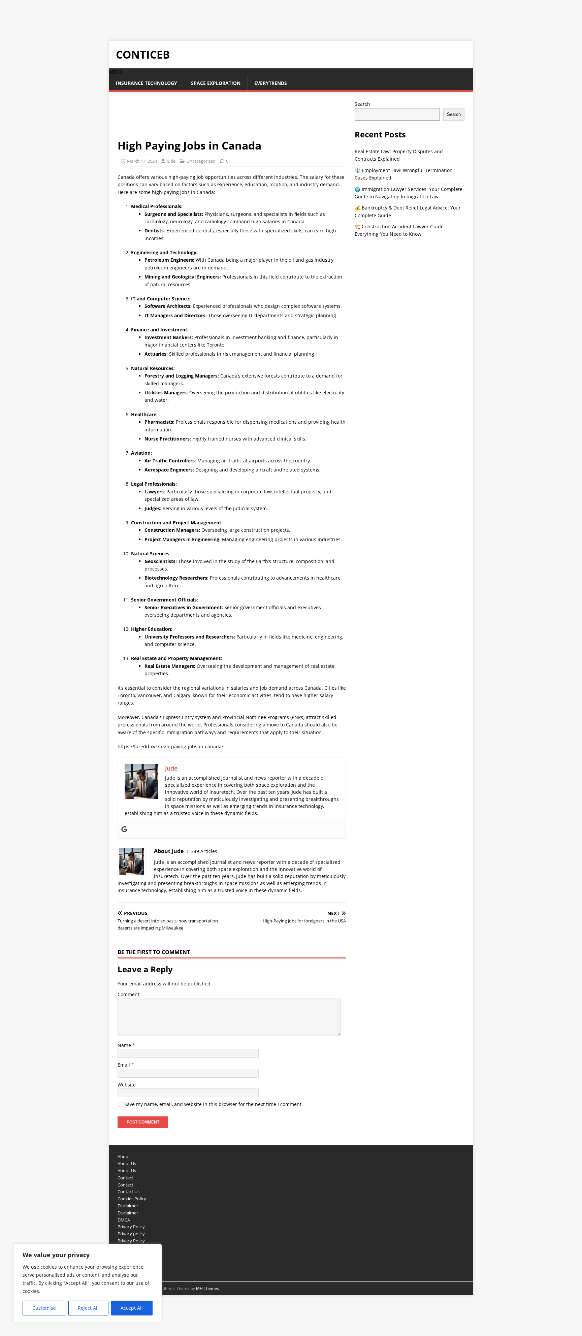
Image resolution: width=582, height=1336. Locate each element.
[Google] (124, 829)
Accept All (132, 1308)
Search (362, 104)
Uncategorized (201, 161)
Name (125, 1045)
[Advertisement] (122, 15)
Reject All (88, 1308)
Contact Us (128, 1191)
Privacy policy (131, 1234)
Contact (125, 1178)
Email (124, 1065)
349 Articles (204, 851)
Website (127, 1084)
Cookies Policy (132, 1199)
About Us (127, 1164)
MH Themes (207, 1288)
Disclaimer (128, 1206)
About (124, 1156)
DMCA (124, 1220)
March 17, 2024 (142, 161)
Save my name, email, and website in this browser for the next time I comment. (213, 1104)
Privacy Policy (131, 1227)
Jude (171, 161)
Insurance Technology (146, 83)
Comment (128, 994)
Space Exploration (215, 83)
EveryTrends (270, 83)
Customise (44, 1308)
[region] (87, 1283)
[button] (116, 72)
